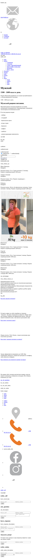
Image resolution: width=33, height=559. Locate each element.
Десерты (6, 71)
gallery (8, 81)
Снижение (10, 62)
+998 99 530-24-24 (5, 54)
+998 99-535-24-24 (16, 54)
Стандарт (9, 64)
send (2, 503)
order (5, 74)
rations (5, 61)
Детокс (6, 72)
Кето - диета (10, 69)
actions (5, 75)
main (5, 59)
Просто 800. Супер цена (13, 66)
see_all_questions (5, 380)
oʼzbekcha (6, 36)
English (6, 35)
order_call (3, 490)
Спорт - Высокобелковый (14, 65)
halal (8, 84)
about (5, 78)
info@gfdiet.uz (4, 17)
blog (8, 82)
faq (4, 77)
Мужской (9, 68)
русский (6, 37)
